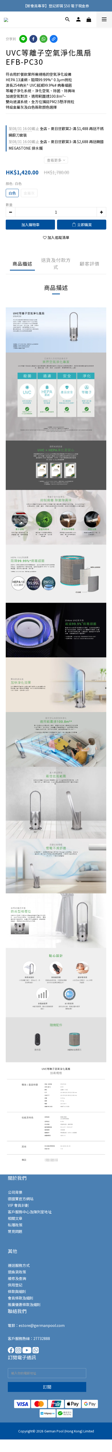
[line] (23, 39)
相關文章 (15, 1218)
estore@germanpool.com (42, 1325)
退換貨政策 (17, 1271)
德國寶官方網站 (20, 1198)
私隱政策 (15, 1224)
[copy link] (54, 39)
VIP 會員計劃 (18, 1205)
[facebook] (33, 39)
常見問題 (15, 1231)
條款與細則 (17, 1291)
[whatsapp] (43, 39)
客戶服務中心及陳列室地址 (30, 1211)
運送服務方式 (19, 1265)
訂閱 (47, 1387)
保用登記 (15, 1284)
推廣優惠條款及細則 (24, 1304)
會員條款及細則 (20, 1298)
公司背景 (15, 1192)
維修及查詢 (17, 1278)
